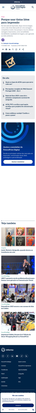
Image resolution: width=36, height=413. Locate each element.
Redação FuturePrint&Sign (11, 43)
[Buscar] (33, 7)
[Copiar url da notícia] (3, 49)
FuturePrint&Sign (6, 361)
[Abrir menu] (3, 7)
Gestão (3, 382)
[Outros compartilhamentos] (23, 49)
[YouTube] (17, 356)
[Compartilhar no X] (13, 49)
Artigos (3, 16)
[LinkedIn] (12, 356)
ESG (19, 382)
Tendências (4, 369)
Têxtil (2, 374)
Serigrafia (21, 374)
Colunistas (4, 386)
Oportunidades (22, 369)
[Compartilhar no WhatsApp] (16, 49)
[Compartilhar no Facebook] (19, 49)
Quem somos (22, 361)
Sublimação (4, 378)
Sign (19, 378)
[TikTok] (21, 356)
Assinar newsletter (18, 162)
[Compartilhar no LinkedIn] (9, 49)
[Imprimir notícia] (6, 49)
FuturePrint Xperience (24, 365)
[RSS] (26, 356)
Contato (3, 365)
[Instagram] (3, 356)
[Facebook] (7, 356)
